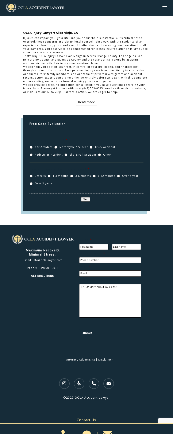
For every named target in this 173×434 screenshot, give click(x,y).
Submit (86, 333)
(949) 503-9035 (48, 268)
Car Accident (44, 147)
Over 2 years (44, 183)
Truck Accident (105, 147)
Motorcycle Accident (73, 147)
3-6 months (83, 176)
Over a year (130, 176)
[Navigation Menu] (164, 8)
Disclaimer (105, 359)
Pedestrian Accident (49, 154)
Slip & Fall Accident (83, 154)
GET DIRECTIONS (43, 275)
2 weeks (40, 176)
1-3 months (60, 176)
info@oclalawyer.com (47, 260)
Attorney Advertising (80, 359)
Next (85, 199)
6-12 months (106, 176)
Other (107, 154)
